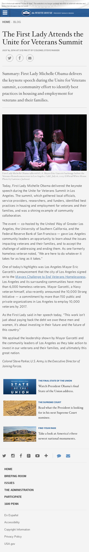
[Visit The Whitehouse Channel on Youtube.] (37, 456)
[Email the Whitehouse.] (68, 456)
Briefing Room (15, 476)
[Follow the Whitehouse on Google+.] (28, 456)
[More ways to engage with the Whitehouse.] (46, 456)
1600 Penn (11, 503)
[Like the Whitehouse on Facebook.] (21, 456)
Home (6, 22)
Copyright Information (17, 529)
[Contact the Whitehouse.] (57, 456)
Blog (17, 22)
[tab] (5, 13)
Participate (13, 496)
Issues (9, 483)
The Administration (19, 490)
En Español (11, 515)
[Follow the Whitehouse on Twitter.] (4, 456)
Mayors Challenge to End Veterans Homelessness (50, 276)
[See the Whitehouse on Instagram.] (13, 456)
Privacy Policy (13, 536)
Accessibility (12, 522)
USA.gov (9, 543)
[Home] (48, 15)
